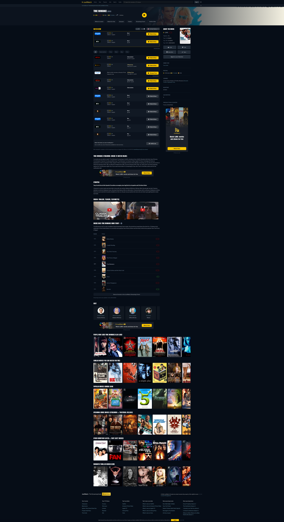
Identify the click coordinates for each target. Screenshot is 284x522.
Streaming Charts (140, 21)
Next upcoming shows (188, 501)
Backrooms (85, 506)
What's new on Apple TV (149, 508)
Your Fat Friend (167, 506)
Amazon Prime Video (127, 506)
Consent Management (166, 495)
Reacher (104, 510)
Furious (104, 503)
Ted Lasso (104, 506)
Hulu (123, 513)
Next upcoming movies (168, 501)
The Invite (84, 513)
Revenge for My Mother (169, 510)
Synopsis (121, 21)
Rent (116, 52)
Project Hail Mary (86, 510)
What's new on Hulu (148, 513)
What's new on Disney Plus (149, 510)
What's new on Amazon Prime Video (152, 506)
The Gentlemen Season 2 (189, 506)
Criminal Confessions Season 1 (191, 510)
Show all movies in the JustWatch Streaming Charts (126, 294)
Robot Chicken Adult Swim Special (171, 508)
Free (110, 52)
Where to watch (99, 21)
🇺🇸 (152, 29)
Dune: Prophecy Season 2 (189, 503)
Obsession (84, 503)
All (95, 52)
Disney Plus (125, 510)
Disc (127, 52)
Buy (122, 52)
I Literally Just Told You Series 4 (191, 508)
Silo (103, 513)
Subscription (103, 52)
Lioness (104, 508)
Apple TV (124, 508)
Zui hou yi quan (167, 513)
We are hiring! (106, 494)
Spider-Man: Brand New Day (89, 508)
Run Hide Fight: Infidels (169, 503)
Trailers (130, 21)
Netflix (124, 503)
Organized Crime (171, 82)
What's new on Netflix (148, 503)
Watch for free (111, 21)
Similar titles (152, 21)
